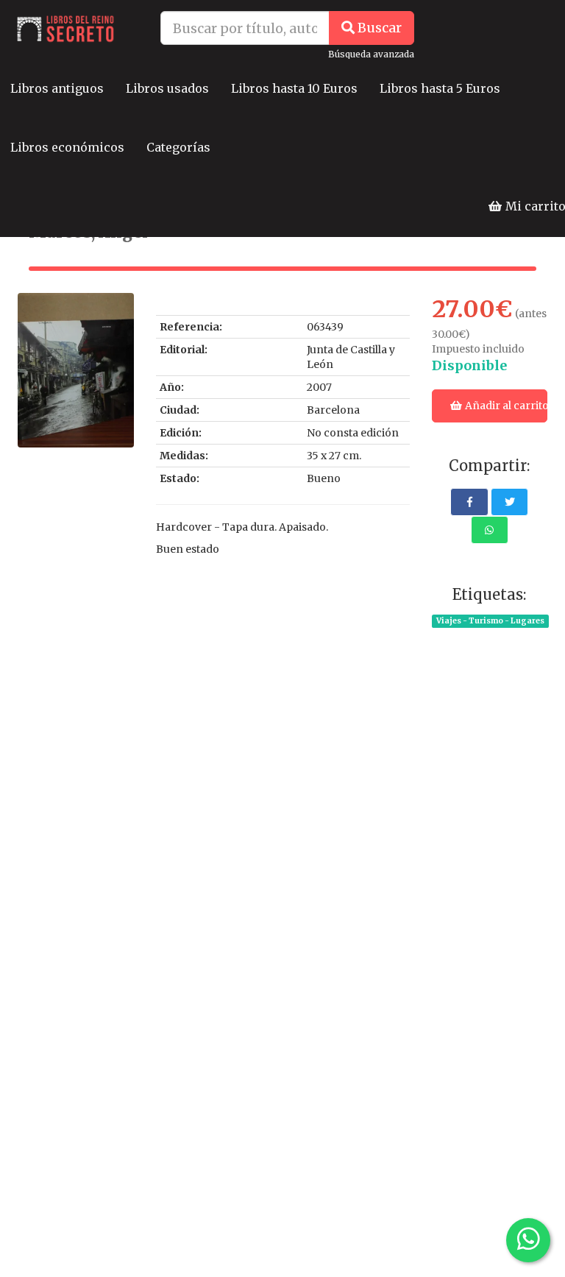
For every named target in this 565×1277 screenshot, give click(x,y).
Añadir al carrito (505, 405)
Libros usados (167, 88)
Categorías (178, 147)
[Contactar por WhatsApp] (528, 1240)
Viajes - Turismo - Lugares (490, 621)
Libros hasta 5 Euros (440, 88)
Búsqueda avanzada (371, 54)
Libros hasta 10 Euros (294, 88)
